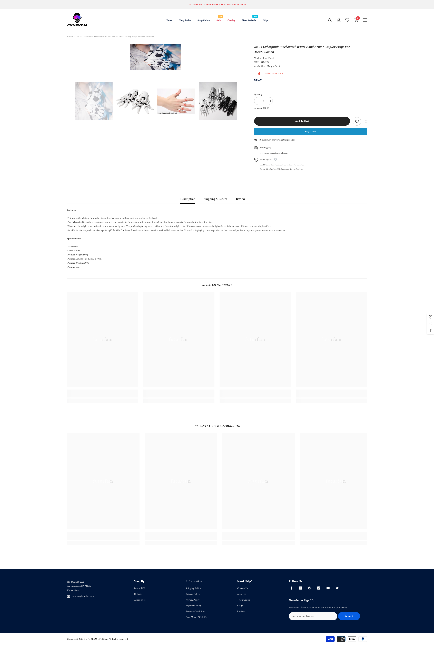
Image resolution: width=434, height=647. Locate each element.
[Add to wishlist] (357, 121)
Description (187, 199)
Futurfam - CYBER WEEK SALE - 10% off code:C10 (217, 4)
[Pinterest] (309, 588)
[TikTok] (318, 588)
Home (70, 36)
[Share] (364, 121)
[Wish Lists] (347, 20)
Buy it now (310, 131)
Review (240, 199)
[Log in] (339, 20)
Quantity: (258, 94)
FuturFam (268, 58)
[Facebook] (291, 588)
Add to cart (302, 121)
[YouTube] (328, 588)
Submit (349, 616)
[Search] (330, 20)
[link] (102, 395)
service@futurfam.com (83, 596)
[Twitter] (337, 588)
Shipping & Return (216, 199)
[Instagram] (300, 588)
